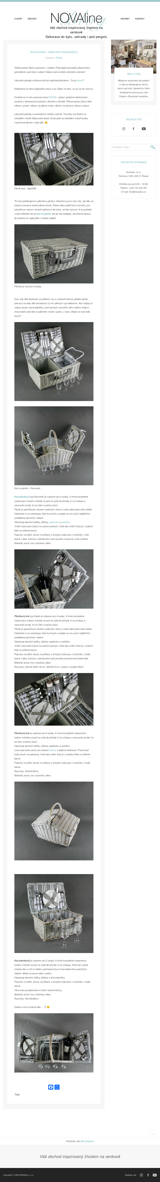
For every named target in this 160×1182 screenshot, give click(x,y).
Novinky (125, 18)
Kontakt (140, 18)
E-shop (18, 18)
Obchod (32, 18)
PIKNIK (53, 97)
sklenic (52, 750)
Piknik (59, 57)
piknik (79, 80)
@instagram (87, 1141)
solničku (65, 522)
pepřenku (54, 522)
